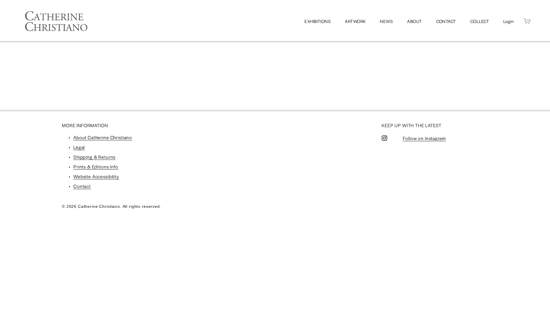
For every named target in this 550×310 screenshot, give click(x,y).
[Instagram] (384, 138)
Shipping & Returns (94, 157)
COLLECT (479, 21)
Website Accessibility (96, 176)
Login (508, 21)
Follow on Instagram (424, 138)
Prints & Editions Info (95, 166)
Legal (79, 147)
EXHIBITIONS (318, 21)
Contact (82, 186)
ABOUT (414, 21)
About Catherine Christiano (102, 137)
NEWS (386, 21)
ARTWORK (355, 21)
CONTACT (446, 21)
